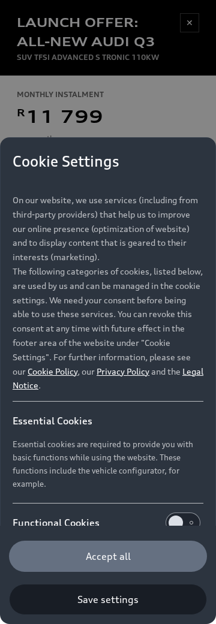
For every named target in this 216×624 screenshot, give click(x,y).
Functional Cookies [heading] (56, 523)
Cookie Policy (52, 371)
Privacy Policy (123, 371)
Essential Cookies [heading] (52, 421)
